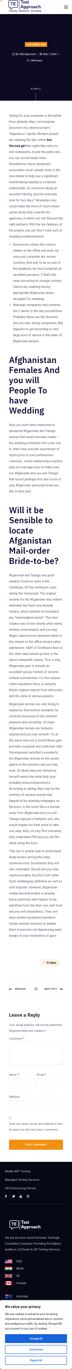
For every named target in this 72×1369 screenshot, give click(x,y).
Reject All (36, 1360)
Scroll (36, 88)
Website (14, 1097)
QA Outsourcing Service (20, 1188)
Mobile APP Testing (17, 1171)
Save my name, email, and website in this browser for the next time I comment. (36, 1126)
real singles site (36, 44)
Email (41, 1074)
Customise (36, 1349)
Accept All (36, 1338)
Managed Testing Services (22, 1180)
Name (14, 1074)
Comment (16, 1038)
